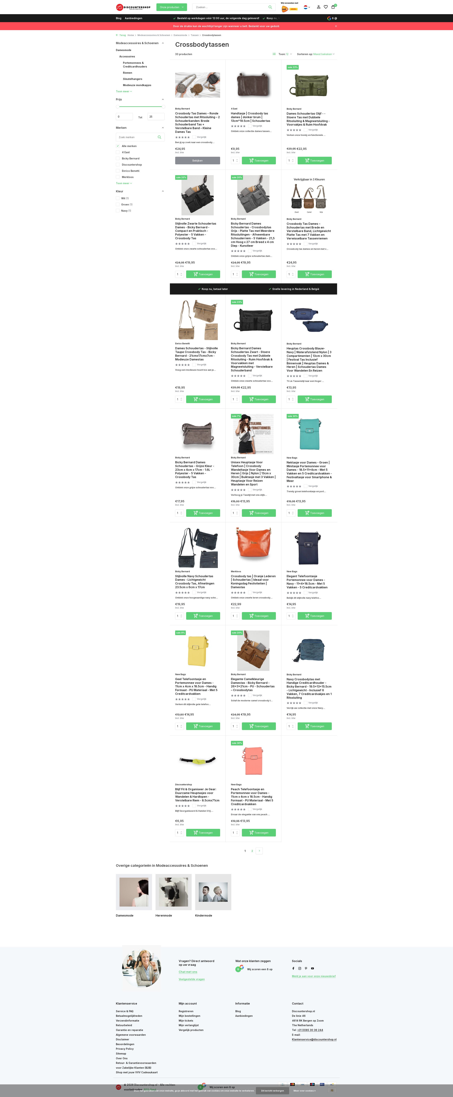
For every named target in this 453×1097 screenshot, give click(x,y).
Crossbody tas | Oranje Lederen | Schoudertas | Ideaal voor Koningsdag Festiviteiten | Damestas (253, 581)
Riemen (127, 72)
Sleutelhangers (132, 78)
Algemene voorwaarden (131, 1034)
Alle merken (129, 145)
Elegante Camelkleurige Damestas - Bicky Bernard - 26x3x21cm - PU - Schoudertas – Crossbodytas (253, 684)
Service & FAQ (124, 1011)
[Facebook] (293, 968)
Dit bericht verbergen (272, 1090)
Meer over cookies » (305, 1090)
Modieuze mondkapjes (137, 85)
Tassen (195, 35)
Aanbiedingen (133, 18)
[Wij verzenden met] (289, 7)
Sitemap (121, 1053)
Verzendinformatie (127, 1020)
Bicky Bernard (130, 158)
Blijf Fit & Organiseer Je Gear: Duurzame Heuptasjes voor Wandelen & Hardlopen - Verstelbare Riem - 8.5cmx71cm (197, 794)
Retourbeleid (124, 1025)
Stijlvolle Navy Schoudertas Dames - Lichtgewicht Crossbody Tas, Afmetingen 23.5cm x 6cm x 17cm (194, 581)
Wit (125, 198)
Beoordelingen (125, 1044)
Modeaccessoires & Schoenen (153, 35)
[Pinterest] (306, 968)
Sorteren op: (305, 54)
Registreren (186, 1011)
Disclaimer (122, 1039)
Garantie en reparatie (129, 1029)
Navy (126, 210)
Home (131, 35)
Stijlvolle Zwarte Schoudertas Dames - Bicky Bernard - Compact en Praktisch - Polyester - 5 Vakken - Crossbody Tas (195, 231)
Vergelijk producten (191, 1029)
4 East (125, 152)
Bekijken (198, 160)
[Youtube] (312, 968)
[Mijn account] (318, 7)
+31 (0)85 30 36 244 (310, 1029)
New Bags (292, 457)
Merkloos (127, 176)
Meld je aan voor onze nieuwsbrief (314, 976)
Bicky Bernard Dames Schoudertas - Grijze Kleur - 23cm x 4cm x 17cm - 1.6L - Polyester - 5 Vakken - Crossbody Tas (194, 469)
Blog (118, 18)
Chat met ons (188, 972)
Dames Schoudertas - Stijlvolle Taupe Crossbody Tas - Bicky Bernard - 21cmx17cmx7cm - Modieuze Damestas (196, 353)
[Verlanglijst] (326, 7)
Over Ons (122, 1058)
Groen (127, 204)
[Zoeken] (270, 7)
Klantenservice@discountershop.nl (314, 1039)
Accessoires (127, 56)
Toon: (282, 54)
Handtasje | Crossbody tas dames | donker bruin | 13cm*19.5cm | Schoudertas (250, 117)
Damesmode (180, 35)
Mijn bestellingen (189, 1015)
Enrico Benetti (130, 170)
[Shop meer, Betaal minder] (133, 7)
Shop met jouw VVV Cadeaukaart (137, 1072)
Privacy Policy (125, 1048)
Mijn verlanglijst (189, 1025)
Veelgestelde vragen (192, 979)
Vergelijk (201, 137)
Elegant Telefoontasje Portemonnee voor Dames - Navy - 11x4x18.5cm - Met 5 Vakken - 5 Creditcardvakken (307, 581)
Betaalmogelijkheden (129, 1015)
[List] (274, 54)
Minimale (124, 116)
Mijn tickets (186, 1020)
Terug (122, 35)
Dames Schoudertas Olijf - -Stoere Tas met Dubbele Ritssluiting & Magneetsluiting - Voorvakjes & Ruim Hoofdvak (308, 119)
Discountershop (131, 164)
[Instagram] (299, 968)
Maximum (156, 116)
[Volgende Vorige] (259, 850)
